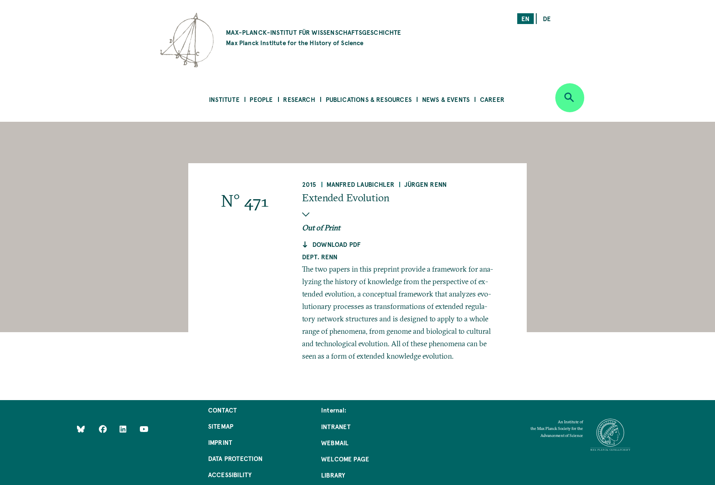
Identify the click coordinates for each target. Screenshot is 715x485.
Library (333, 475)
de (547, 18)
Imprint (220, 442)
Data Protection (235, 458)
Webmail (334, 442)
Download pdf (336, 244)
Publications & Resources (369, 99)
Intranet (335, 426)
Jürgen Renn (425, 184)
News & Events (446, 99)
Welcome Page (345, 458)
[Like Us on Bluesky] (81, 429)
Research (299, 99)
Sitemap (220, 426)
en (525, 18)
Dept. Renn (320, 256)
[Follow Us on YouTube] (143, 429)
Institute (224, 99)
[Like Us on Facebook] (103, 429)
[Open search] (569, 97)
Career (492, 99)
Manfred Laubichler (360, 184)
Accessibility (230, 474)
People (261, 99)
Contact (222, 409)
